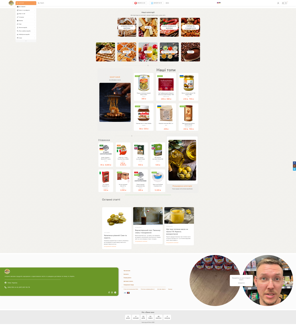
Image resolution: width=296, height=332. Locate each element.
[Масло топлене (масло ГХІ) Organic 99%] (188, 83)
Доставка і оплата (128, 281)
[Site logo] (11, 3)
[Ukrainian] (220, 3)
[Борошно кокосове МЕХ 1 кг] (166, 113)
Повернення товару (129, 284)
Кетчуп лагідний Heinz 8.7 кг (123, 185)
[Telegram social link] (115, 292)
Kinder (105, 161)
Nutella (143, 125)
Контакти (126, 274)
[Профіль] (278, 3)
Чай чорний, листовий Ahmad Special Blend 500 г (140, 159)
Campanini (105, 188)
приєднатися (241, 283)
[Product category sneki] (126, 51)
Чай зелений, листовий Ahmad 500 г (157, 159)
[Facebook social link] (109, 292)
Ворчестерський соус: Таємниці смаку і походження (147, 231)
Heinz (123, 188)
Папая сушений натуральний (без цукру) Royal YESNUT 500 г (140, 187)
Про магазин (127, 270)
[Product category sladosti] (105, 51)
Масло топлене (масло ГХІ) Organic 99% (188, 93)
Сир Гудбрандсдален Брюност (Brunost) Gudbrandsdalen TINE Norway (166, 94)
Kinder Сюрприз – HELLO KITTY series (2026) (106, 159)
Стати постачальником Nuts (131, 289)
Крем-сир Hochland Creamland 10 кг (158, 185)
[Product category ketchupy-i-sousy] (169, 51)
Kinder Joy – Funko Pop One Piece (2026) (123, 158)
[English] (218, 3)
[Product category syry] (148, 27)
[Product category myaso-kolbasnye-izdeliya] (169, 27)
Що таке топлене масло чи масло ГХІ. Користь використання (177, 231)
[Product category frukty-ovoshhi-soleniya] (190, 27)
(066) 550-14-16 (141, 3)
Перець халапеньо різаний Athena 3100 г (144, 93)
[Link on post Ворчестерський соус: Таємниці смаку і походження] (148, 216)
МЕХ (188, 96)
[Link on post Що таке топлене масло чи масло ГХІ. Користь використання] (179, 215)
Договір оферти (161, 289)
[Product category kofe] (190, 51)
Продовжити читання (110, 246)
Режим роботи (127, 277)
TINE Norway (166, 96)
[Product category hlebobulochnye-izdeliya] (126, 27)
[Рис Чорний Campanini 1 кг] (106, 177)
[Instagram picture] (215, 280)
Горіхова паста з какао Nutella (143, 123)
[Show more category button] (26, 41)
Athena (143, 96)
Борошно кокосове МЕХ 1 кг (166, 123)
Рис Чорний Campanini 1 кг (105, 185)
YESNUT (140, 188)
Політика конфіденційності (148, 289)
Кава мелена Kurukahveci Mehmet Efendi (188, 124)
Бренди (170, 289)
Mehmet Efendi (188, 127)
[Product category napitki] (148, 51)
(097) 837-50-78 (158, 3)
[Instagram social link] (112, 292)
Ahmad (140, 161)
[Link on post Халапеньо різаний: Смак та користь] (117, 218)
